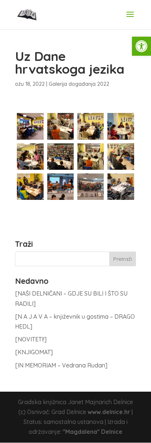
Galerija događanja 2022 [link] (79, 84)
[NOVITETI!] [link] (31, 339)
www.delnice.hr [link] (109, 411)
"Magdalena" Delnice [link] (92, 431)
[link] (141, 46)
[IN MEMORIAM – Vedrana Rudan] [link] (61, 365)
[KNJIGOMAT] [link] (34, 352)
